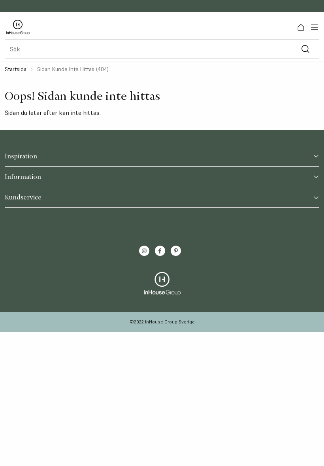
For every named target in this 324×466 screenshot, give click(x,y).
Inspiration (21, 156)
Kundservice (23, 197)
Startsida (15, 69)
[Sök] (305, 49)
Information (23, 176)
